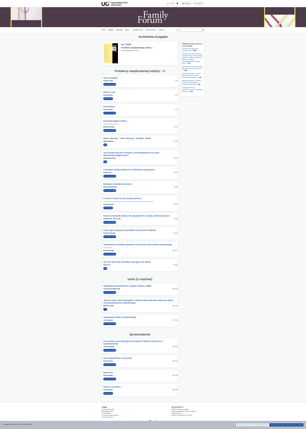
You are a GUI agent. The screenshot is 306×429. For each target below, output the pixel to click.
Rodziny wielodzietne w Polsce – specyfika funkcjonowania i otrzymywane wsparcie (192, 75)
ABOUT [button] (127, 30)
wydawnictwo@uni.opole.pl (110, 415)
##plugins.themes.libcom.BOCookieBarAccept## (286, 425)
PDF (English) (108, 99)
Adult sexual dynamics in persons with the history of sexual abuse (192, 67)
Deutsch (199, 3)
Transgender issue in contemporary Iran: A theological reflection (192, 89)
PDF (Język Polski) (109, 84)
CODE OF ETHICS (150, 30)
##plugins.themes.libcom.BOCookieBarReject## (252, 425)
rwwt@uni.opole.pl (107, 417)
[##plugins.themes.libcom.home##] (153, 17)
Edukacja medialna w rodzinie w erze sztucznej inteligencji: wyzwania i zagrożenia (191, 82)
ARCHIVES (119, 30)
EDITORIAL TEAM (138, 30)
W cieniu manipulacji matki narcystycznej (190, 50)
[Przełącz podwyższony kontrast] (177, 3)
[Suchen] (202, 30)
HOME (103, 30)
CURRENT (111, 30)
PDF (105, 145)
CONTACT (161, 30)
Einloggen (187, 3)
